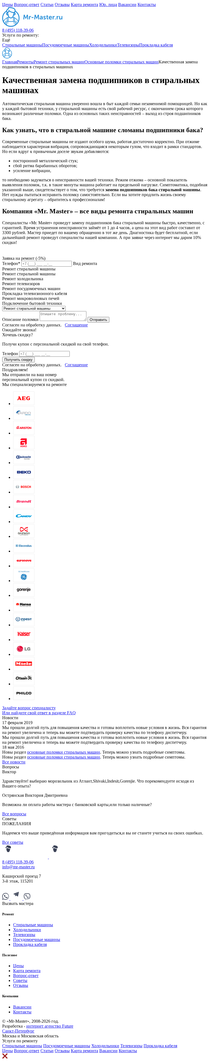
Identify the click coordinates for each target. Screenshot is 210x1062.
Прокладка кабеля (156, 45)
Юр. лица (108, 4)
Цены (7, 4)
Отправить (98, 320)
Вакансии (127, 4)
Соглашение (76, 325)
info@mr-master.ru (18, 867)
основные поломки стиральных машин (63, 752)
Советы (20, 980)
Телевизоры (128, 45)
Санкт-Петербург (18, 1031)
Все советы (12, 842)
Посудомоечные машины (65, 45)
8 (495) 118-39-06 (18, 30)
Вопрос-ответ (26, 4)
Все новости (13, 762)
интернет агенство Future (49, 1026)
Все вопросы (14, 814)
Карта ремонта (84, 4)
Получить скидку (18, 360)
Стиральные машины (22, 45)
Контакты (147, 4)
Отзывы (62, 4)
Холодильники (103, 45)
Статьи (47, 4)
